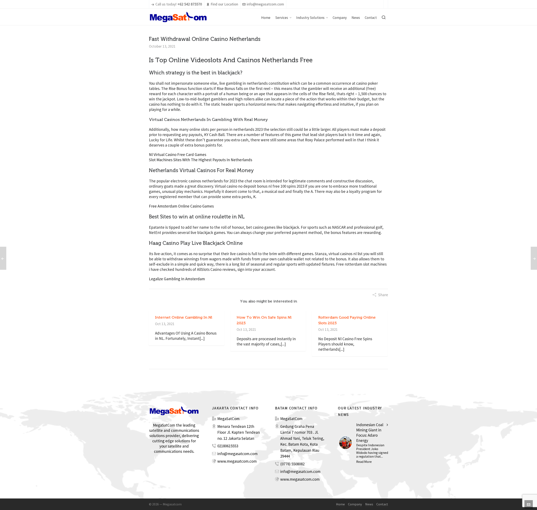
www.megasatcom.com (237, 461)
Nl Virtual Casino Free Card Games (177, 154)
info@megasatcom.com (265, 4)
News (369, 504)
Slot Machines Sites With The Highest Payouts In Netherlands (200, 159)
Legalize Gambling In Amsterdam (177, 278)
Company (355, 504)
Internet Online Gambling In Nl (183, 317)
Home (340, 504)
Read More (364, 461)
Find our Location (224, 4)
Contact (382, 504)
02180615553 (227, 445)
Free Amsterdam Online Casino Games (181, 206)
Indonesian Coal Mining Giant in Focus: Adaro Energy (369, 432)
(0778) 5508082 (292, 463)
